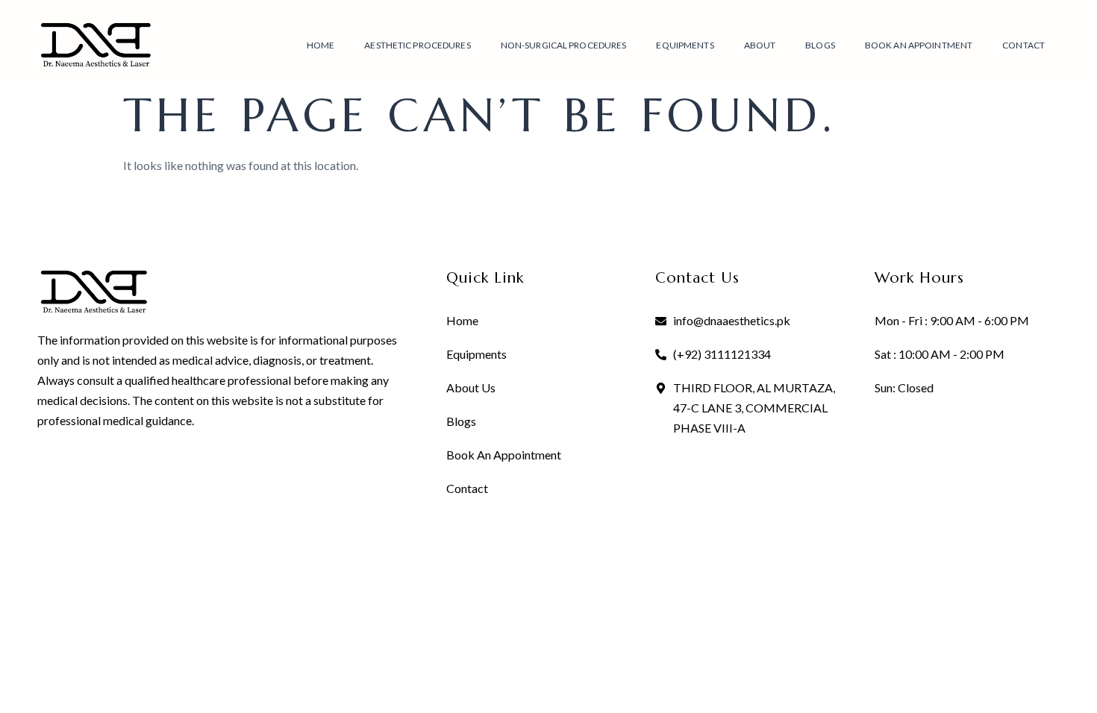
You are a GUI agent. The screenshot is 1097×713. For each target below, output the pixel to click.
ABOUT (760, 45)
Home (320, 45)
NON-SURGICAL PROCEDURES (564, 45)
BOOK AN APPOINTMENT (918, 45)
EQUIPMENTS (684, 45)
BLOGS (820, 45)
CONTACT (1023, 45)
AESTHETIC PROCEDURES (417, 45)
